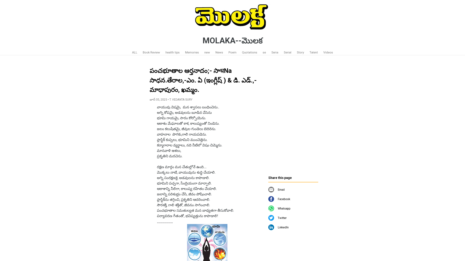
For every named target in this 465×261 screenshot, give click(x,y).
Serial (287, 52)
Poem (232, 52)
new (207, 52)
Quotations (249, 52)
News (219, 52)
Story (300, 52)
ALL (134, 52)
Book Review (151, 52)
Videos (328, 52)
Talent (314, 52)
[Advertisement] (293, 117)
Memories (192, 52)
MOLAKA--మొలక (233, 40)
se (264, 52)
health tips (172, 52)
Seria (274, 52)
